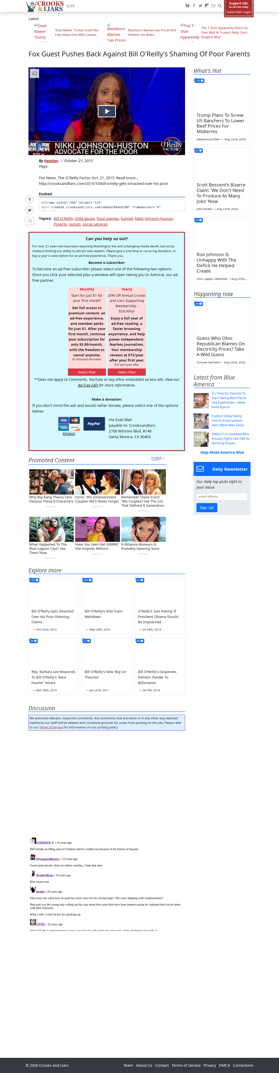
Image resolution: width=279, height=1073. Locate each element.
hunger (127, 218)
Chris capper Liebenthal (212, 279)
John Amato (204, 209)
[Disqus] (106, 883)
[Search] (220, 6)
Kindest (69, 433)
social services (95, 224)
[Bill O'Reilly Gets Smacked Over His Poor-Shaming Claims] (53, 591)
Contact (162, 1065)
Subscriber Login (239, 12)
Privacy (209, 1065)
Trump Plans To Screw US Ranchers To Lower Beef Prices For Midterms (220, 123)
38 (197, 220)
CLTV (70, 6)
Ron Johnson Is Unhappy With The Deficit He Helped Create (216, 262)
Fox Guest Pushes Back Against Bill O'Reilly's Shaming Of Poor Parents (139, 53)
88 (138, 641)
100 (197, 80)
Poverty (60, 224)
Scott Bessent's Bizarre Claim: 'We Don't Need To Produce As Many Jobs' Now (221, 192)
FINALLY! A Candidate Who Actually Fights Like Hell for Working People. (231, 438)
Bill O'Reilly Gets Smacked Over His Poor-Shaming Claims (52, 616)
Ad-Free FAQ (88, 385)
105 (32, 580)
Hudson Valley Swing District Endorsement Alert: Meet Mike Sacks (228, 420)
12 (30, 220)
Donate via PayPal (94, 424)
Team (128, 1065)
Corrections (243, 1065)
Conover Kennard (208, 362)
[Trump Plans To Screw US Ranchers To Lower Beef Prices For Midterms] (222, 94)
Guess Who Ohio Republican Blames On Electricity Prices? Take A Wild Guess (221, 346)
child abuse (85, 218)
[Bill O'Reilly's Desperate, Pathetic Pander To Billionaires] (160, 652)
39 (31, 641)
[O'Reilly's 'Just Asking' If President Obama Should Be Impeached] (160, 591)
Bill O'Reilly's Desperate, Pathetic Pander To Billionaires (157, 677)
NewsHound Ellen (208, 139)
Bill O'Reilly (63, 218)
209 (86, 580)
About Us (144, 1065)
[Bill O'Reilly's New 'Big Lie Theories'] (107, 652)
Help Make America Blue (222, 452)
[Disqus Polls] (107, 782)
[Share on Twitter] (30, 210)
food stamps (108, 218)
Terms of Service (51, 727)
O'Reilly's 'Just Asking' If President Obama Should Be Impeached (158, 616)
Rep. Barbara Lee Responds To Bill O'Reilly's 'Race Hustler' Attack (53, 677)
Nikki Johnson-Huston (154, 218)
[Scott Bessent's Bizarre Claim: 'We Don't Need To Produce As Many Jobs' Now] (222, 163)
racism (75, 224)
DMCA (224, 1065)
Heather (51, 160)
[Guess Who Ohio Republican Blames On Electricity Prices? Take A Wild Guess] (222, 317)
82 (197, 150)
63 (138, 580)
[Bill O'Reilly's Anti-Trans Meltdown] (107, 591)
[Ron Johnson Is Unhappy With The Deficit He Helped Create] (222, 233)
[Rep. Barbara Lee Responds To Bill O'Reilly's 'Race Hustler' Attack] (53, 652)
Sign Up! (207, 508)
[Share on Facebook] (30, 199)
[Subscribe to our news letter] (213, 6)
